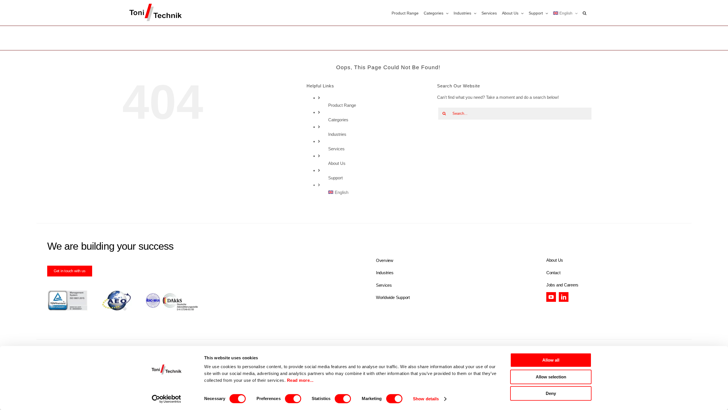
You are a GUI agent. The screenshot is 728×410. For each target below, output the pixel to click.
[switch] (293, 398)
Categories (338, 119)
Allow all (550, 360)
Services (336, 148)
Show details (426, 398)
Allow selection (551, 376)
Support (335, 177)
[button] (584, 13)
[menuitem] (565, 13)
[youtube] (551, 297)
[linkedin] (563, 297)
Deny (551, 393)
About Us (337, 163)
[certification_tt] (123, 292)
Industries (337, 134)
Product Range (342, 105)
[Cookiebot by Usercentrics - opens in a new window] (166, 399)
